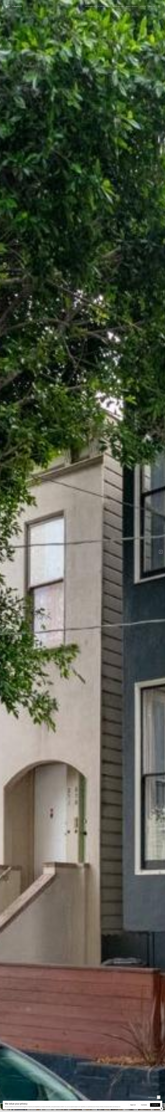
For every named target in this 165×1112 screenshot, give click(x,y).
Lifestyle (143, 6)
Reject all (133, 1105)
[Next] (160, 551)
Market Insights (131, 6)
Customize (144, 1105)
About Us (152, 6)
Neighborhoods (118, 6)
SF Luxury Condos (104, 6)
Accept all (155, 1105)
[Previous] (4, 551)
